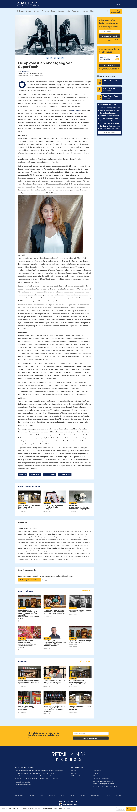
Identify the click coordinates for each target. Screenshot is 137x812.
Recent (28, 11)
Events (53, 11)
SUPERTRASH (35, 474)
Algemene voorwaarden (23, 784)
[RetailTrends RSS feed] (70, 760)
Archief (107, 795)
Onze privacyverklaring (22, 782)
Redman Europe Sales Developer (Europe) (110, 116)
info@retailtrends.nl (106, 781)
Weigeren (121, 809)
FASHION (22, 474)
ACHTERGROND (64, 474)
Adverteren (76, 11)
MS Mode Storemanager (109, 118)
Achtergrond (19, 795)
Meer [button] (92, 11)
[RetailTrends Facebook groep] (57, 760)
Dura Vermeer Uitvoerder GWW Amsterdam (110, 121)
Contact (85, 11)
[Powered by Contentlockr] (68, 804)
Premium (45, 11)
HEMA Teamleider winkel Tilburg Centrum (110, 110)
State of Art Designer (108, 113)
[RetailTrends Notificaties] (79, 760)
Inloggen (45, 580)
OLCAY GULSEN (49, 474)
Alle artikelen (85, 591)
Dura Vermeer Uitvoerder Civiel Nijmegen (110, 123)
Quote (47, 350)
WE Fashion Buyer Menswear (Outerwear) (110, 108)
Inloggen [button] (117, 4)
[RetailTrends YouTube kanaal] (66, 760)
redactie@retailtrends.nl (106, 784)
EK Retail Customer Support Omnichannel (110, 129)
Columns (52, 795)
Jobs (68, 11)
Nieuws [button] (36, 11)
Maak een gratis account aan (29, 580)
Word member (109, 65)
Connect (61, 11)
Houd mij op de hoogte (109, 36)
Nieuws (31, 795)
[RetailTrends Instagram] (75, 760)
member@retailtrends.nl (109, 786)
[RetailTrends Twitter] (61, 760)
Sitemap (118, 795)
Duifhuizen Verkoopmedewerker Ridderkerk (110, 126)
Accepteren (130, 809)
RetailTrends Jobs (109, 132)
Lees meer (66, 808)
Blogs (42, 795)
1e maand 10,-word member (115, 12)
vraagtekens (76, 110)
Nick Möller (25, 71)
